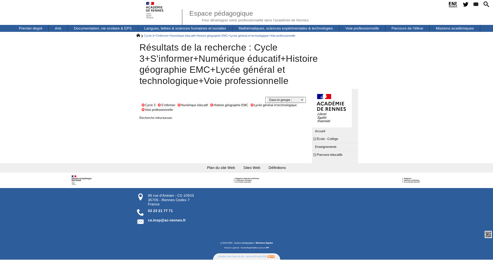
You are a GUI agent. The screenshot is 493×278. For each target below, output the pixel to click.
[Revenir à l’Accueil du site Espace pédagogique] (155, 10)
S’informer (168, 105)
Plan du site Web (221, 168)
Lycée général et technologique (275, 105)
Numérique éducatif (194, 105)
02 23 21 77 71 (160, 211)
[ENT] (453, 5)
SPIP (267, 248)
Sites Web (251, 168)
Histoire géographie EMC (231, 105)
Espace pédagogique (249, 15)
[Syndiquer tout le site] (271, 256)
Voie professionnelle (159, 109)
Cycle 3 (150, 105)
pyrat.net (236, 248)
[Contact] (476, 4)
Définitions (277, 168)
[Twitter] (465, 4)
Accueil (320, 131)
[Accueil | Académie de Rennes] (82, 180)
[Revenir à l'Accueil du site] (139, 36)
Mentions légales (264, 243)
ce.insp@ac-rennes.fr (167, 220)
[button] (486, 4)
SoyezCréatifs (252, 248)
